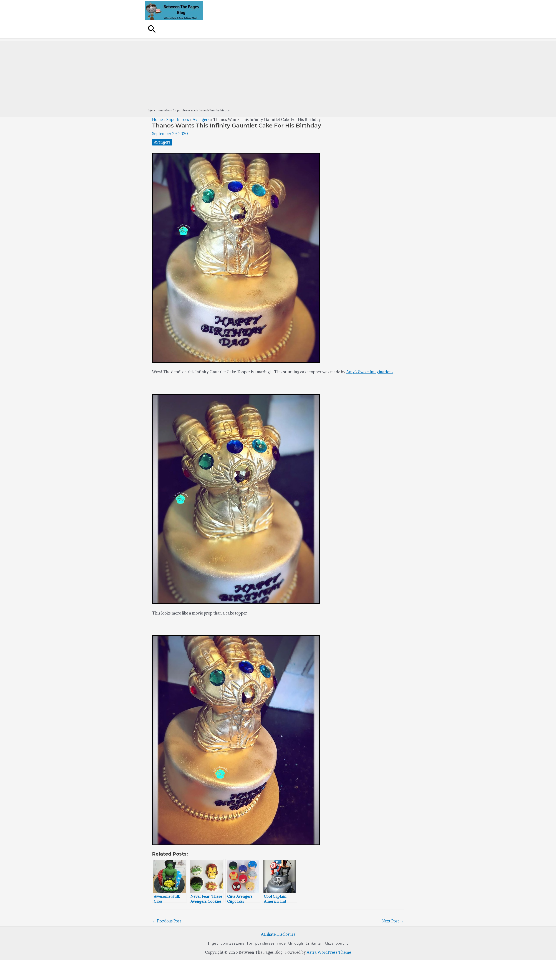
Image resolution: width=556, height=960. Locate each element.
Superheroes (177, 119)
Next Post (393, 921)
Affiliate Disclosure (278, 934)
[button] (152, 30)
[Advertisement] (278, 71)
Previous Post (166, 921)
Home (157, 119)
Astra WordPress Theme (329, 952)
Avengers (201, 119)
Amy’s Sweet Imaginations (369, 371)
